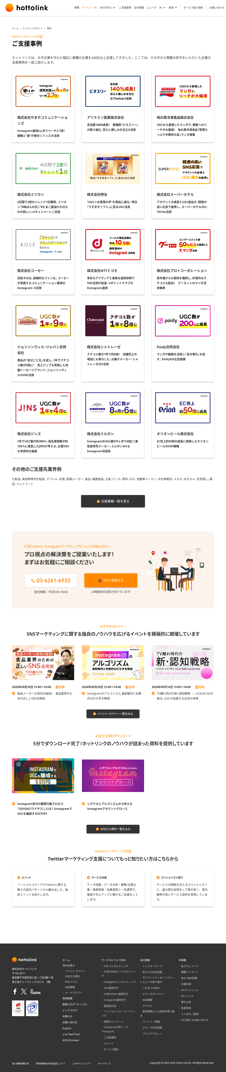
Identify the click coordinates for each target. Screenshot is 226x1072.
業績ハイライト (189, 972)
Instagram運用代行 (115, 1000)
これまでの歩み (151, 988)
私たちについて (189, 966)
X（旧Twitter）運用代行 (116, 994)
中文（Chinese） (71, 1040)
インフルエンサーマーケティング (118, 1013)
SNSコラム (71, 981)
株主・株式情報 (189, 978)
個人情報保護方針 (20, 1063)
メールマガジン (73, 992)
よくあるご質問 (189, 1014)
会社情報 (145, 960)
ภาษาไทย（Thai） (71, 1034)
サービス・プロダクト (33, 28)
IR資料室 (186, 984)
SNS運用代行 (111, 988)
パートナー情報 (151, 1021)
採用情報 (67, 998)
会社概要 (147, 1000)
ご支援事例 (110, 1037)
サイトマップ (104, 1063)
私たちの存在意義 (152, 972)
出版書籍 (70, 987)
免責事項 (186, 1008)
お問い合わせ (70, 1022)
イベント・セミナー (75, 971)
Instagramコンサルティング (120, 982)
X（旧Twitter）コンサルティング (118, 974)
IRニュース (187, 996)
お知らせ (67, 1016)
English (67, 1028)
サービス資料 (111, 1049)
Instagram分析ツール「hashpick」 (115, 1029)
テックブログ (70, 1010)
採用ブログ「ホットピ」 (75, 1004)
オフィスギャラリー (153, 994)
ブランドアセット (152, 1033)
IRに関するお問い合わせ (194, 1020)
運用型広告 (110, 1006)
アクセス (147, 1006)
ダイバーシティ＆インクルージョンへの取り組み (157, 980)
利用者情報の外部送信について (50, 1063)
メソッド (109, 1043)
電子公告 (186, 1002)
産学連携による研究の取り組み (157, 1013)
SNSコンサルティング (116, 966)
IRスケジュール (189, 990)
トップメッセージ (152, 966)
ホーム (15, 28)
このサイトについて (81, 1063)
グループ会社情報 (152, 1027)
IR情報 (182, 960)
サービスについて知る (113, 960)
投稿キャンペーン (113, 1021)
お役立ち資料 (72, 976)
